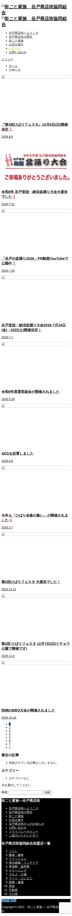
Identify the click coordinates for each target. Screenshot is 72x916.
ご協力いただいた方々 (23, 835)
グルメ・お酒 (18, 874)
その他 (13, 893)
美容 (12, 886)
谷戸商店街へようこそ (23, 32)
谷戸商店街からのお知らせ (26, 823)
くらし (13, 851)
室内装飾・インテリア (23, 862)
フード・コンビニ (20, 878)
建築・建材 (16, 855)
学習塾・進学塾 (19, 866)
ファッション (18, 858)
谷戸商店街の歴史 (20, 36)
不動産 (13, 890)
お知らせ (15, 48)
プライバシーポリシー (23, 831)
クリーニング (18, 870)
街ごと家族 (16, 40)
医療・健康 (16, 882)
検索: (4, 792)
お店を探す (16, 44)
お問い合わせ (18, 52)
